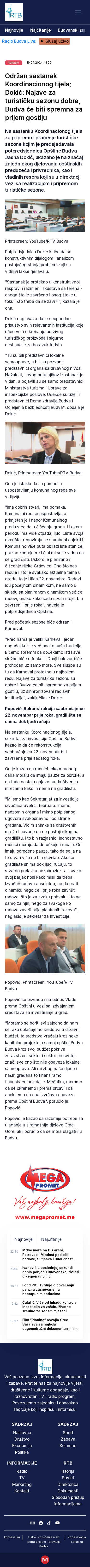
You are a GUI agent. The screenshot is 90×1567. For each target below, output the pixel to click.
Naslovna (22, 1432)
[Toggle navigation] (78, 12)
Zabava (68, 1439)
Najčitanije (40, 30)
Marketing (22, 1484)
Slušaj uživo (56, 41)
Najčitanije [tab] (51, 1239)
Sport (68, 1432)
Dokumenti (68, 1491)
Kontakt (22, 1491)
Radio (22, 1471)
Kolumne (68, 1445)
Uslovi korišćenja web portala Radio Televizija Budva (43, 1541)
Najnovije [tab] (24, 1239)
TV (22, 1477)
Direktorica (68, 1484)
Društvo (22, 1439)
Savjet (68, 1477)
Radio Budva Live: (19, 41)
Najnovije (14, 30)
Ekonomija (22, 1445)
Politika (22, 1452)
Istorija (68, 1471)
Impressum (12, 1537)
